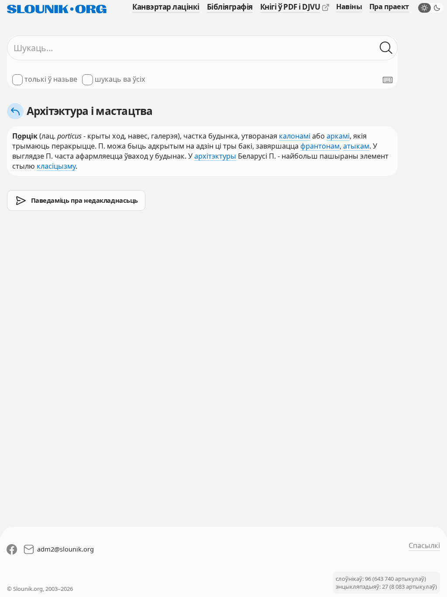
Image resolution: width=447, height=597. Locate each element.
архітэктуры (215, 156)
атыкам (356, 146)
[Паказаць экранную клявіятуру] (387, 80)
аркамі (338, 136)
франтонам (320, 146)
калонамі (294, 136)
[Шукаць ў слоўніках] (386, 47)
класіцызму (56, 166)
